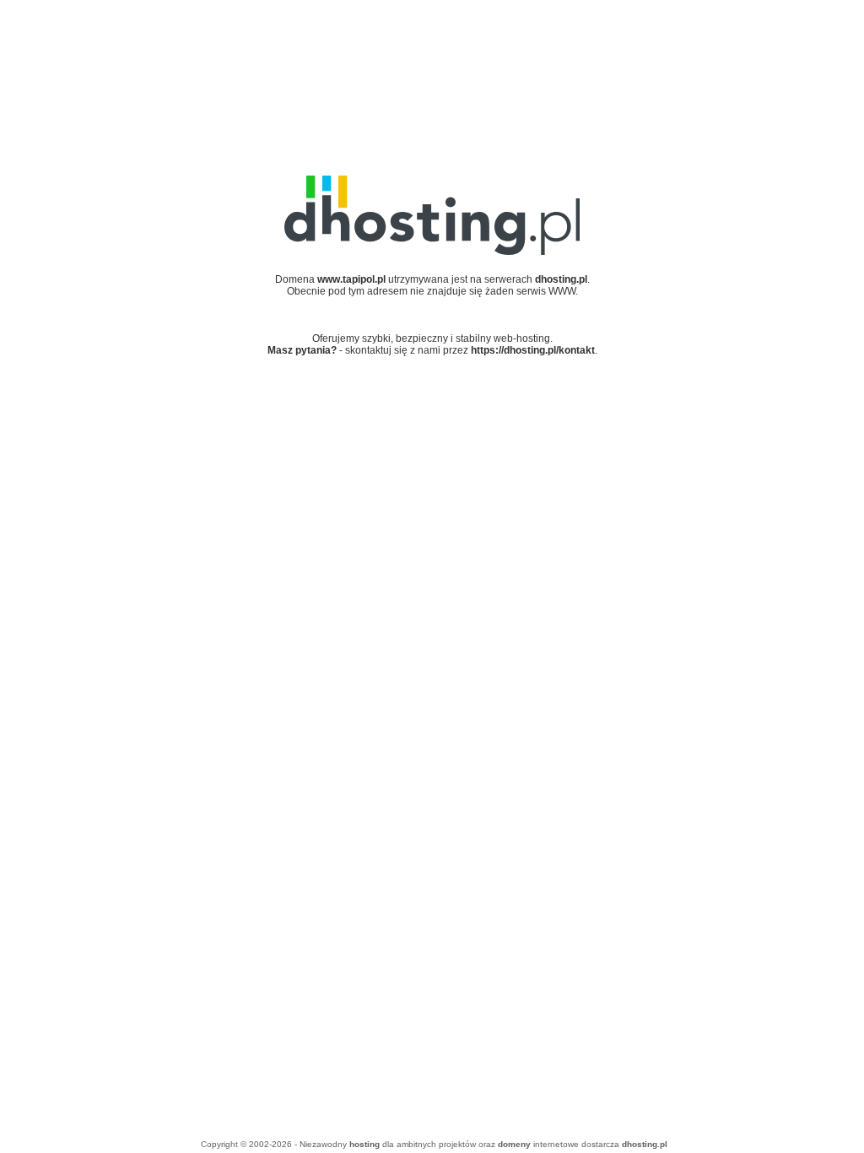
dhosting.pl (644, 1144)
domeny (514, 1144)
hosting (364, 1144)
